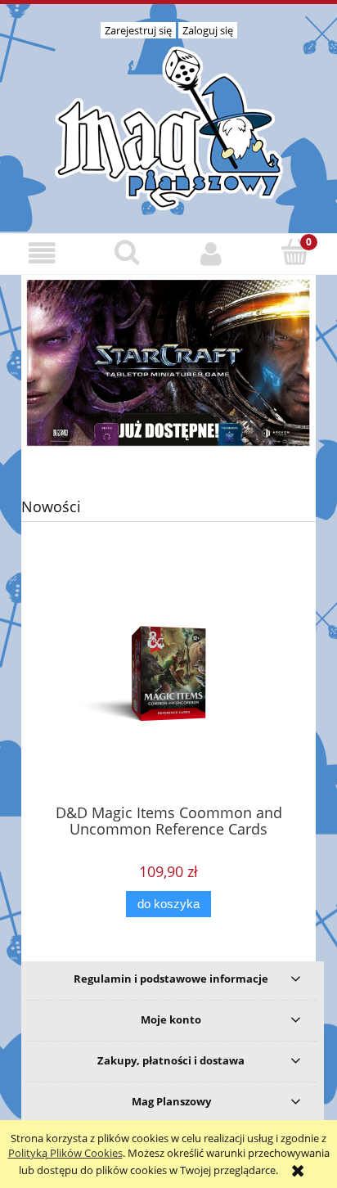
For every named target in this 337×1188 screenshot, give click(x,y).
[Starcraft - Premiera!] (168, 361)
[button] (42, 253)
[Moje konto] (210, 253)
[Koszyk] (295, 252)
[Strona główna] (168, 126)
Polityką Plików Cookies (65, 1152)
